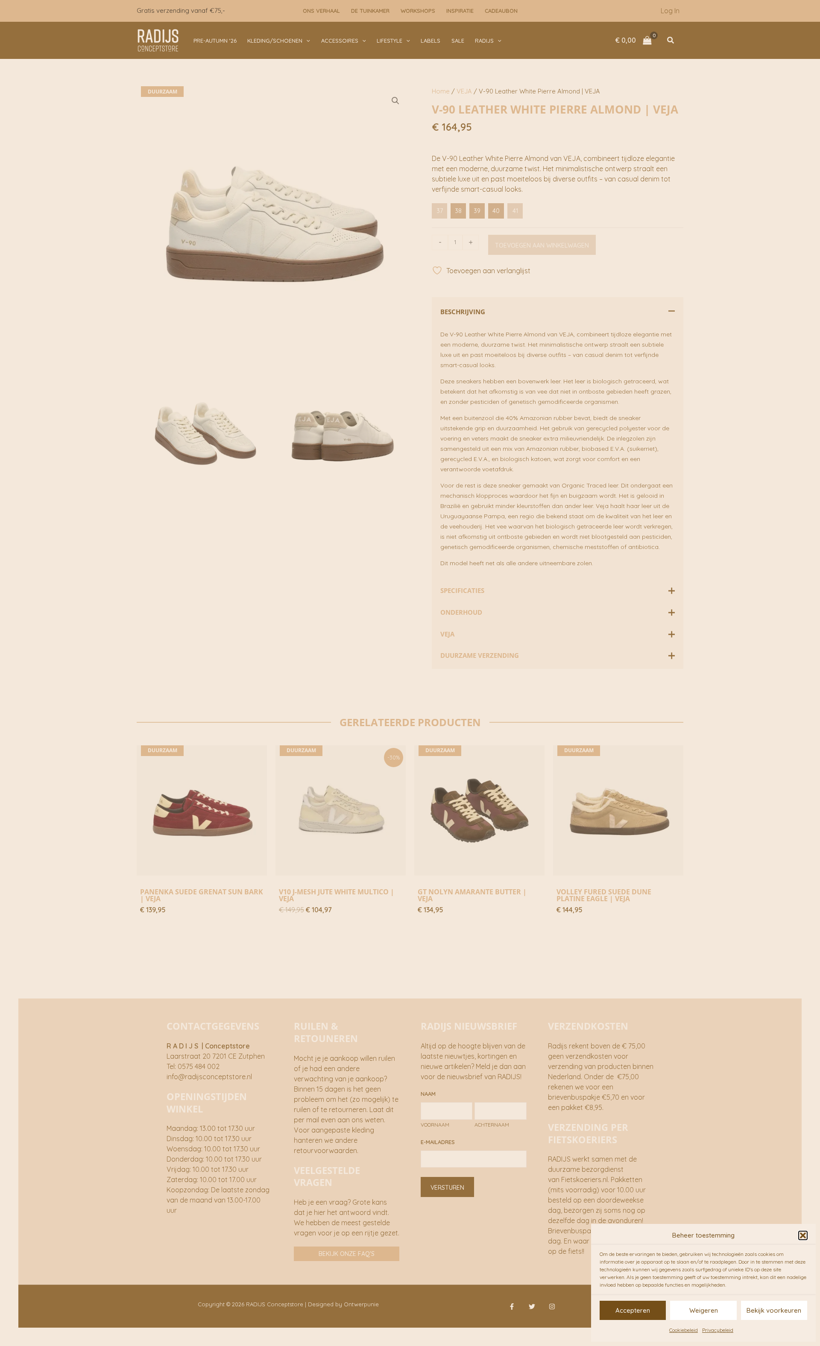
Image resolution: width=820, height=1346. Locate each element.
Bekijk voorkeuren (774, 1310)
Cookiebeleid (683, 1330)
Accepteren (632, 1310)
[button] (803, 1235)
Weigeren (703, 1310)
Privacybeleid (717, 1330)
